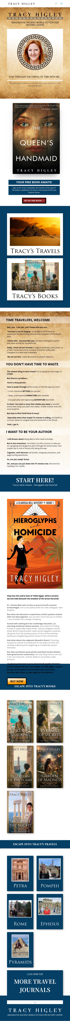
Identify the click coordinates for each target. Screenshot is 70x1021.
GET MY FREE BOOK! (33, 200)
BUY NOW (16, 681)
